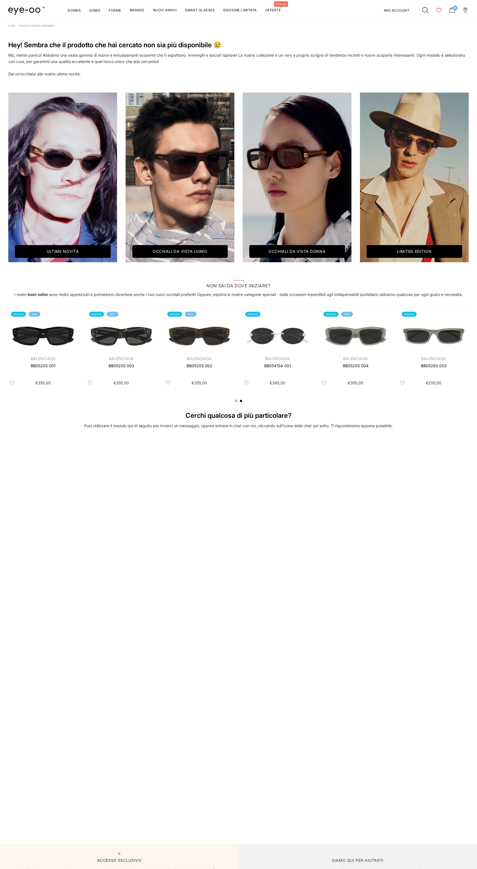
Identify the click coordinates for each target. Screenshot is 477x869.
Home (11, 25)
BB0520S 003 (121, 365)
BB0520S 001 (43, 365)
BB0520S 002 (199, 365)
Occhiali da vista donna (297, 251)
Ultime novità (63, 251)
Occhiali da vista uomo (180, 251)
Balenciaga (43, 358)
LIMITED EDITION (414, 251)
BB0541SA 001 (277, 365)
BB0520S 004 (356, 365)
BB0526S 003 (434, 365)
